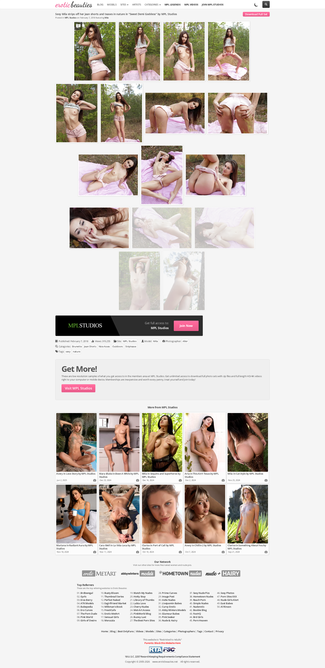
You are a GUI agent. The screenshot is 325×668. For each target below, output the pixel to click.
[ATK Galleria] (182, 572)
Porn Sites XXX (229, 596)
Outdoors (117, 346)
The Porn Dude (88, 613)
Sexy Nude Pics (201, 593)
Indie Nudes (168, 600)
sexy (68, 351)
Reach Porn (199, 600)
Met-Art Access (142, 610)
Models (112, 4)
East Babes (227, 603)
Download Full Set (256, 14)
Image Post (168, 596)
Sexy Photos (227, 593)
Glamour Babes (170, 613)
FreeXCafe (110, 610)
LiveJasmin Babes (171, 603)
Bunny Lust (140, 617)
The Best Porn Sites (144, 620)
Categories (152, 4)
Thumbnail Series (114, 596)
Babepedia (86, 606)
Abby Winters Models (174, 610)
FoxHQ (197, 613)
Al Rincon (226, 606)
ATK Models (87, 603)
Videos (140, 631)
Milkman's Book (113, 606)
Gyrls (83, 596)
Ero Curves (86, 610)
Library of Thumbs (144, 600)
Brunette (77, 346)
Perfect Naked (112, 600)
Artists (136, 4)
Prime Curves (169, 593)
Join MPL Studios (212, 4)
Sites (123, 4)
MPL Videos (191, 4)
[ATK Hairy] (224, 572)
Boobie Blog (200, 610)
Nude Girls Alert (229, 600)
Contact (208, 631)
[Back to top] (318, 661)
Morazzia (109, 620)
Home (104, 631)
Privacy (220, 631)
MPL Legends (173, 4)
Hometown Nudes (203, 596)
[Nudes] (72, 4)
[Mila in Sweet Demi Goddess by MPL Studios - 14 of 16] (224, 228)
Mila (107, 17)
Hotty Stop (140, 596)
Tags (199, 631)
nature (76, 351)
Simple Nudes (200, 603)
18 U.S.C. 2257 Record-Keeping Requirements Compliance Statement (162, 656)
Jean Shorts (90, 346)
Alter (185, 341)
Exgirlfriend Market (115, 603)
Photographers (186, 631)
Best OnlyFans (126, 631)
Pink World (86, 617)
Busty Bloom (111, 593)
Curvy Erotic (168, 606)
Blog (100, 4)
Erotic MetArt (111, 613)
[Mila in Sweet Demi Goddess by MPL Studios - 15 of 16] (139, 281)
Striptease (130, 346)
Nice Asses (104, 346)
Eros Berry (86, 600)
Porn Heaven (200, 620)
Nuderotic (198, 606)
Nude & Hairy (169, 620)
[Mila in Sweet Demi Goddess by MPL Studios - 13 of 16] (161, 228)
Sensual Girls (111, 617)
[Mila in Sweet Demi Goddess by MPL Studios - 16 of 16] (184, 281)
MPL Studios (70, 17)
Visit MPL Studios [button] (78, 388)
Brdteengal (86, 593)
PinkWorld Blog (142, 613)
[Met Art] (101, 572)
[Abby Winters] (139, 572)
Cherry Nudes (141, 606)
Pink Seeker (168, 617)
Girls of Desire (88, 620)
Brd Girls (198, 617)
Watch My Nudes (143, 593)
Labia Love (140, 603)
